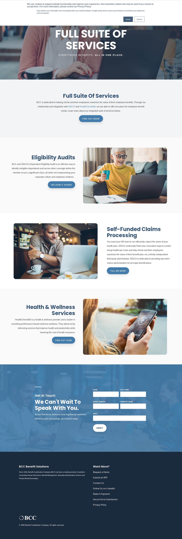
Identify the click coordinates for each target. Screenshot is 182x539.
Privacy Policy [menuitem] (99, 504)
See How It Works (61, 184)
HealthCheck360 (88, 106)
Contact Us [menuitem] (98, 483)
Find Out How (63, 340)
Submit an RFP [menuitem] (100, 477)
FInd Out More (91, 118)
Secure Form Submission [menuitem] (105, 499)
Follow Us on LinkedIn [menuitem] (104, 488)
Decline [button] (139, 19)
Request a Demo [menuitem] (101, 472)
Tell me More (118, 270)
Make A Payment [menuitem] (101, 493)
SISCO (72, 106)
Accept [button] (128, 19)
